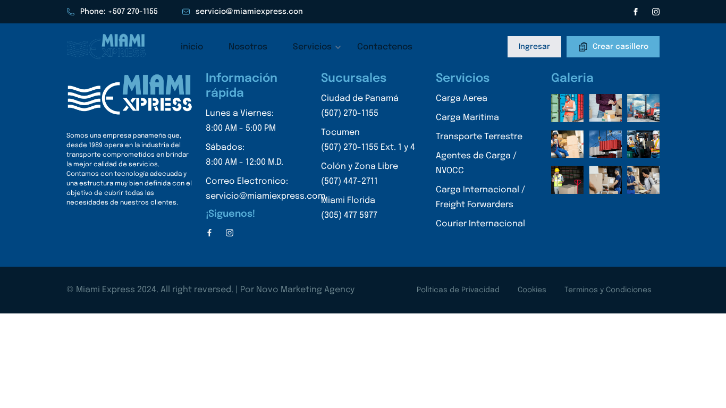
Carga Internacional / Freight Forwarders (480, 197)
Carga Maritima (467, 117)
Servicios (312, 47)
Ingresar (534, 46)
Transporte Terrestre (479, 136)
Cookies (532, 290)
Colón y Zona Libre (359, 174)
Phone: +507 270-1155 (119, 11)
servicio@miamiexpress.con (249, 11)
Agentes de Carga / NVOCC (476, 163)
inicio (192, 47)
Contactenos (384, 47)
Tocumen (368, 140)
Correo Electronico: (265, 189)
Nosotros (248, 47)
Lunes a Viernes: (241, 121)
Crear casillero (620, 46)
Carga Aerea (461, 98)
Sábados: (244, 155)
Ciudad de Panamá (360, 106)
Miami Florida (349, 208)
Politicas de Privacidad (458, 290)
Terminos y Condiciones (608, 290)
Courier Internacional (480, 223)
